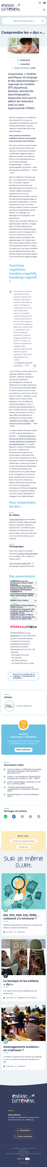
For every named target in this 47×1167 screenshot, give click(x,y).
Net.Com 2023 (23, 1163)
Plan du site (23, 1155)
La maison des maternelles (27, 554)
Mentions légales (23, 1152)
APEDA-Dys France (19, 600)
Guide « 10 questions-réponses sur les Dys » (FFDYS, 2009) (24, 783)
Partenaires (23, 1150)
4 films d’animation (16, 520)
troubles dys (23, 847)
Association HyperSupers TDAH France (22, 606)
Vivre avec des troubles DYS (20, 563)
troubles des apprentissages (23, 841)
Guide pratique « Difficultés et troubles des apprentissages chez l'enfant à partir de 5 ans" (24, 771)
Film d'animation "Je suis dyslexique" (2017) (23, 795)
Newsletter (25, 1130)
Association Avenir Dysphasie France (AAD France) (21, 583)
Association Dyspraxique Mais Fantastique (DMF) (22, 595)
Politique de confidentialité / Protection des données (23, 1154)
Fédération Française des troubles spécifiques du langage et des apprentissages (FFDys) (22, 612)
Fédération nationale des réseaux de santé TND (22, 618)
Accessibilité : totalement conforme (23, 1148)
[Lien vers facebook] (44, 3)
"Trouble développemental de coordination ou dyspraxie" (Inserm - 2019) (23, 789)
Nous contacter (23, 750)
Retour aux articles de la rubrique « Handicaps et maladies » (24, 676)
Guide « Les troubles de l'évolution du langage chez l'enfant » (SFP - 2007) (23, 777)
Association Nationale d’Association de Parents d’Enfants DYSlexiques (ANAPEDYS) (22, 589)
